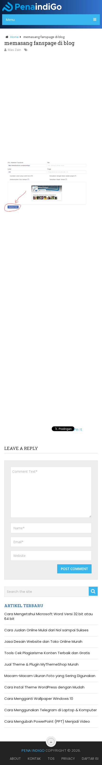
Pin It (78, 429)
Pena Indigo (33, 750)
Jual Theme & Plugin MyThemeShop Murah (41, 664)
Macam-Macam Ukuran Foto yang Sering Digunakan (49, 675)
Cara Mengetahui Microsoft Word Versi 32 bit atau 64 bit (48, 616)
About (15, 758)
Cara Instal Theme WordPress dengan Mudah (44, 687)
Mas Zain (14, 50)
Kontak (34, 758)
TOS (51, 758)
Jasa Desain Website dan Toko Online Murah (43, 641)
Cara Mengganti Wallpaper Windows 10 (38, 698)
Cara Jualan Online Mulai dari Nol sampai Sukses (46, 630)
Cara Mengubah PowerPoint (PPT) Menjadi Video (47, 721)
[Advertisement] (51, 106)
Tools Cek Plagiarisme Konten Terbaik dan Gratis (47, 653)
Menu (10, 19)
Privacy (68, 758)
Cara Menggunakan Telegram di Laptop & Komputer (50, 710)
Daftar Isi (90, 758)
